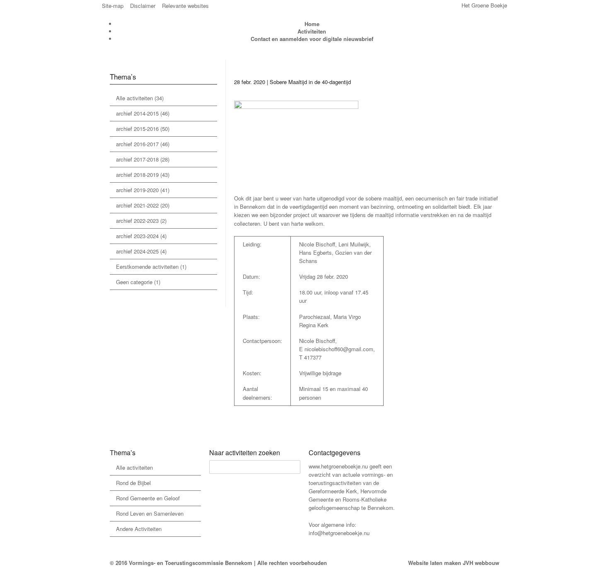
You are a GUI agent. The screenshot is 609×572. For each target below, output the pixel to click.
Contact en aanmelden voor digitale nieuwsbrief (312, 39)
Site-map (112, 5)
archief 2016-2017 (137, 144)
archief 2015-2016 (137, 129)
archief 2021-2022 (137, 205)
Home (311, 24)
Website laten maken (434, 563)
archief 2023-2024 (137, 236)
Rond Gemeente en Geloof (148, 498)
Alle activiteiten (134, 98)
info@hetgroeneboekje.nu (339, 533)
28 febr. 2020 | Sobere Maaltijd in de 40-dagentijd (292, 82)
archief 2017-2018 (137, 159)
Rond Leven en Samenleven (150, 513)
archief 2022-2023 (137, 220)
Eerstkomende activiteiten (147, 266)
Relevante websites (185, 5)
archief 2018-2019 (137, 175)
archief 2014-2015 (137, 113)
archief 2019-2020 (137, 190)
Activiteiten (311, 31)
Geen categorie (134, 282)
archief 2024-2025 (137, 251)
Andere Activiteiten (139, 529)
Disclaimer (142, 5)
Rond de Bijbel (133, 483)
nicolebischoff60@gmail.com (338, 349)
